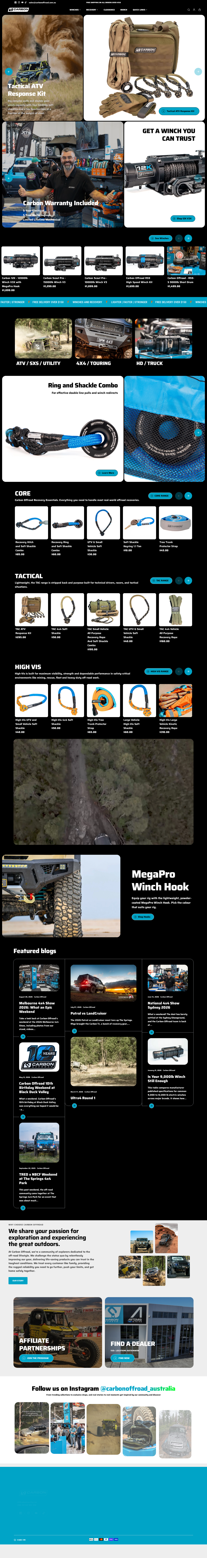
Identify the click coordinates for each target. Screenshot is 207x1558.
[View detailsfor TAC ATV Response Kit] (31, 609)
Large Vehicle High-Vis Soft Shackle (131, 724)
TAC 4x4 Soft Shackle (59, 631)
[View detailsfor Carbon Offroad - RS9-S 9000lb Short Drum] (186, 260)
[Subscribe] (189, 1488)
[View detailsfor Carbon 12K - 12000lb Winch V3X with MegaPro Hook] (20, 260)
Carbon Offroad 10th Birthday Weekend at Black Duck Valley (37, 1088)
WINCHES (74, 9)
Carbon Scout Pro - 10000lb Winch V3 (96, 280)
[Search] (189, 10)
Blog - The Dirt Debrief (86, 1483)
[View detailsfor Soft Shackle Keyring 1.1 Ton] (139, 522)
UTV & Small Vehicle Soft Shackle (94, 546)
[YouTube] (22, 2)
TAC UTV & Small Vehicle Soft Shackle (133, 633)
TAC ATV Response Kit (23, 631)
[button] (200, 10)
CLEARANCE (109, 9)
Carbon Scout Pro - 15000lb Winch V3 (54, 280)
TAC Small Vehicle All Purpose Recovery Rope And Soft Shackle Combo (98, 637)
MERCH (123, 9)
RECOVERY (91, 9)
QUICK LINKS (139, 9)
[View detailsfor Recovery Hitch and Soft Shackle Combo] (31, 522)
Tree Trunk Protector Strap (169, 544)
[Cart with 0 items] (200, 10)
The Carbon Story (84, 1488)
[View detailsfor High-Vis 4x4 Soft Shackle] (67, 700)
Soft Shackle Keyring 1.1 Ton (132, 544)
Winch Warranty (83, 1493)
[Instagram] (19, 2)
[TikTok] (26, 2)
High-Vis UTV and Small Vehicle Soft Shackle (26, 724)
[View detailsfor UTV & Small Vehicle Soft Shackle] (103, 522)
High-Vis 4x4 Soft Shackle (62, 722)
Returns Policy (82, 1502)
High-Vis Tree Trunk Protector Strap (96, 724)
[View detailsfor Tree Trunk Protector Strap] (175, 522)
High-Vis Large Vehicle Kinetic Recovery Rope (168, 724)
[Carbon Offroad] (18, 9)
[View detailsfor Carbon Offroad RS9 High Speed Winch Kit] (145, 260)
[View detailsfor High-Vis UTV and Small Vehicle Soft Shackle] (31, 700)
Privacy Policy (82, 1497)
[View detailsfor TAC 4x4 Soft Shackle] (67, 609)
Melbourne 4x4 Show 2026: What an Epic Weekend (37, 1007)
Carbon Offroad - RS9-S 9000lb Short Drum (181, 280)
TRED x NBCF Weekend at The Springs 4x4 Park (38, 1179)
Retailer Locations (84, 1515)
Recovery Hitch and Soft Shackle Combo (25, 546)
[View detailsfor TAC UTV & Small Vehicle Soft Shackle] (139, 609)
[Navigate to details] (67, 354)
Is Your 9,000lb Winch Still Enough (166, 1079)
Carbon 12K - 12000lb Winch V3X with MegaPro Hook (15, 282)
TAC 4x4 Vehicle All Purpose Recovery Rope (169, 633)
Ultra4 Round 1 (83, 1098)
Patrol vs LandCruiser (89, 1013)
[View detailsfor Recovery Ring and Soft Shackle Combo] (67, 522)
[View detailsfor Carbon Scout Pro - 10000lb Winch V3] (103, 260)
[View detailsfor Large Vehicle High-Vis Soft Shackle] (139, 700)
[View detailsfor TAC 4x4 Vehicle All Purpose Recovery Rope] (175, 609)
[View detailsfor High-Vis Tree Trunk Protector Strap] (103, 700)
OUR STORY (18, 1280)
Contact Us (81, 1520)
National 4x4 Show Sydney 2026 (163, 1005)
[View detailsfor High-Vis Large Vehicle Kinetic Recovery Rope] (175, 700)
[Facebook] (15, 2)
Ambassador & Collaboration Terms (92, 1524)
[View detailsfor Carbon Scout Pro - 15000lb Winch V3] (62, 260)
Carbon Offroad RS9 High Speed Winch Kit (139, 280)
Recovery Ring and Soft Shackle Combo (61, 546)
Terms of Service (84, 1511)
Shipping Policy (83, 1506)
